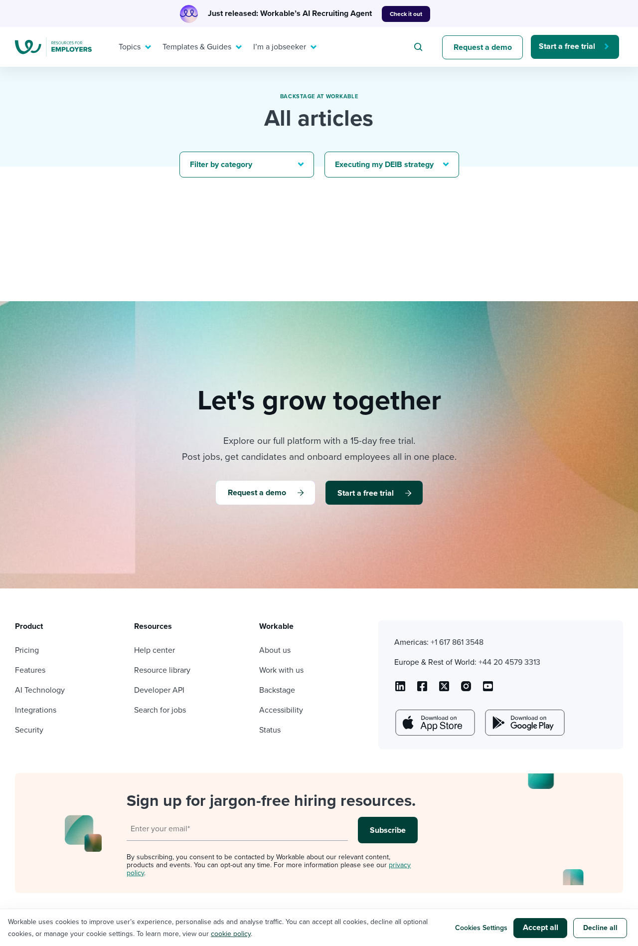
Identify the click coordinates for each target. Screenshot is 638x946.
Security (29, 730)
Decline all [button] (600, 928)
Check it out (406, 13)
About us (275, 650)
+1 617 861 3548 (457, 642)
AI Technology (40, 690)
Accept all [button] (540, 928)
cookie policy (231, 934)
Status (270, 730)
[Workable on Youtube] (444, 690)
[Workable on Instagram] (488, 690)
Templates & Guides (196, 47)
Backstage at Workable (319, 96)
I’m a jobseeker (279, 47)
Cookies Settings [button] (481, 928)
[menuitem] (133, 47)
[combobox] (419, 47)
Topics (130, 47)
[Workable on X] (466, 690)
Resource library (162, 670)
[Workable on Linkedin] (400, 690)
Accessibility (281, 710)
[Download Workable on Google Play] (524, 723)
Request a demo (483, 47)
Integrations (35, 710)
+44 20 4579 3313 (509, 662)
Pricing (27, 650)
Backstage (277, 690)
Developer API (159, 690)
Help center (154, 650)
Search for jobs (160, 710)
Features (30, 670)
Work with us (281, 670)
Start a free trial (567, 46)
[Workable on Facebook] (422, 690)
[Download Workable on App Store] (434, 723)
